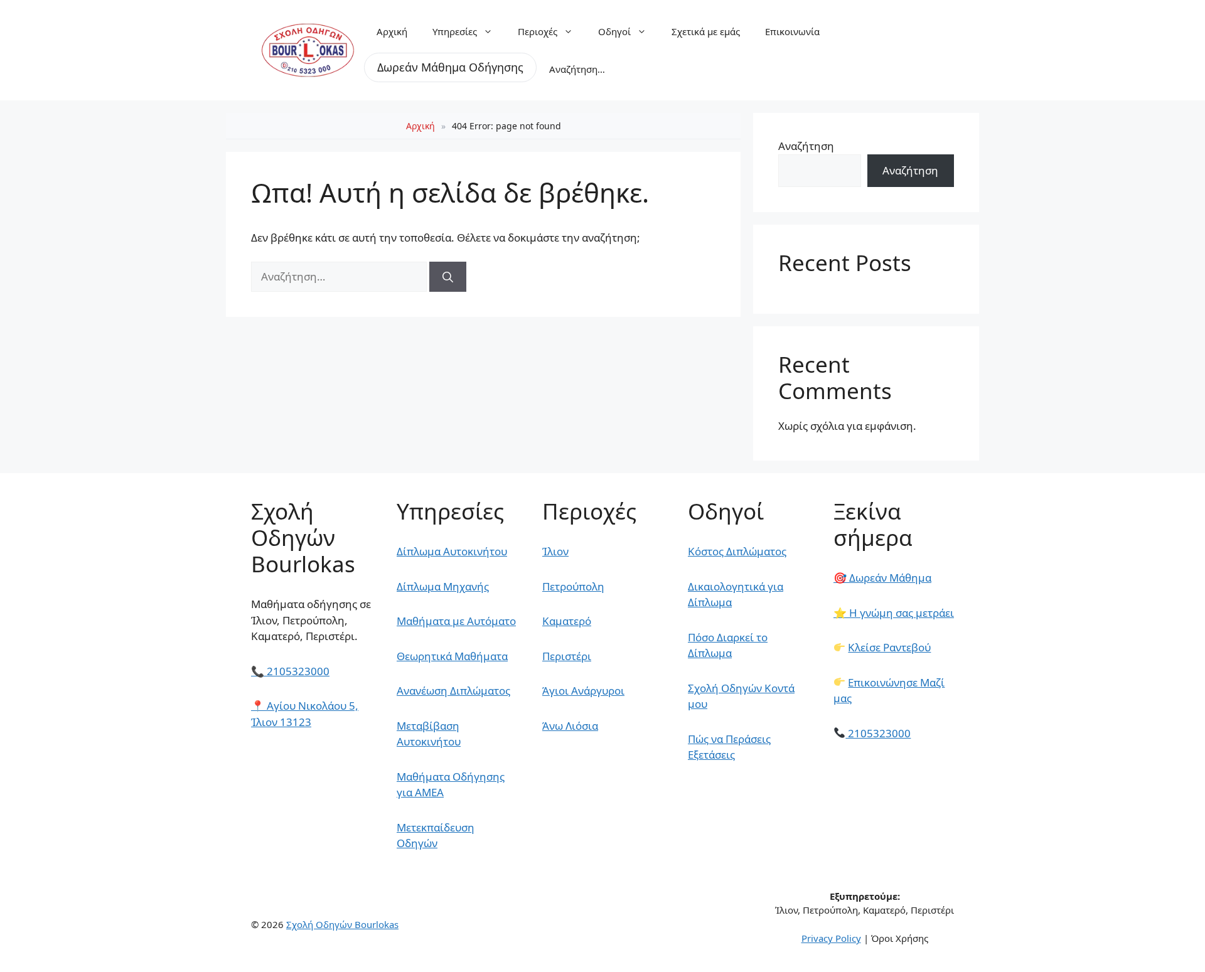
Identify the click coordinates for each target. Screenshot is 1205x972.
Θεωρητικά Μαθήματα (452, 656)
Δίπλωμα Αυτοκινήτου (452, 551)
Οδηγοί (614, 31)
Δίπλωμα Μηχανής (443, 586)
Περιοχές (537, 31)
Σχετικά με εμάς (706, 31)
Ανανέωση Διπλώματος (453, 690)
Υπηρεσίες (454, 31)
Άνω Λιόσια (570, 725)
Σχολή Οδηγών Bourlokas (342, 924)
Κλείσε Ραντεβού (889, 647)
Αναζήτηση (806, 146)
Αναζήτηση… (577, 69)
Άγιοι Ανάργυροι (583, 690)
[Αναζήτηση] (447, 277)
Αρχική (392, 31)
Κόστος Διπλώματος (737, 551)
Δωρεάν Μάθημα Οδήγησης (450, 67)
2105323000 (290, 671)
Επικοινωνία (792, 31)
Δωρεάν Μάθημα (882, 577)
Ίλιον (555, 551)
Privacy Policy (831, 938)
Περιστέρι (566, 656)
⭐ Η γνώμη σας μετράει (893, 613)
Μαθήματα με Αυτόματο (456, 621)
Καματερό (566, 621)
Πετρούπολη (573, 586)
